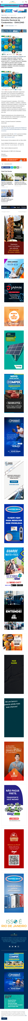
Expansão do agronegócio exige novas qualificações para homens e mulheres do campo (7, 184)
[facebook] (10, 946)
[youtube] (15, 946)
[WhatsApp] (15, 167)
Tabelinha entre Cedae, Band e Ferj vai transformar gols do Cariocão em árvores (21, 183)
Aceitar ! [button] (4, 1018)
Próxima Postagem (22, 211)
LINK (4, 127)
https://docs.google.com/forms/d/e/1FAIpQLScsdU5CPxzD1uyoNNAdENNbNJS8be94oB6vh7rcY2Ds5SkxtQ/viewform (14, 129)
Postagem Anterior (6, 211)
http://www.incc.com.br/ (10, 137)
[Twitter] (12, 167)
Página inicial (4, 15)
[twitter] (12, 946)
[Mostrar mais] (20, 167)
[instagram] (18, 946)
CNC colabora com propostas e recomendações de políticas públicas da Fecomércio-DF (7, 199)
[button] (2, 2)
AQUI (15, 134)
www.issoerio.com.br (12, 15)
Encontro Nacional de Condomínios (16, 56)
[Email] (18, 167)
